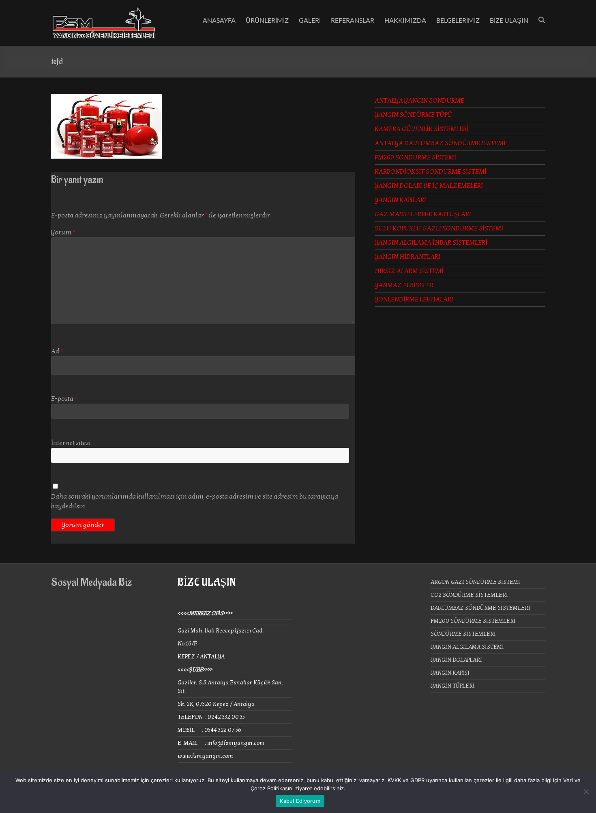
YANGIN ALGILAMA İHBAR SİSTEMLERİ (431, 243)
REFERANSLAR (352, 20)
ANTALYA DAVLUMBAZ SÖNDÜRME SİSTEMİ (440, 143)
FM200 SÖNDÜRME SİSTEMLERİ (473, 620)
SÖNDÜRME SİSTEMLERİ (463, 633)
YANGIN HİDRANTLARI (407, 257)
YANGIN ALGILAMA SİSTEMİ (467, 646)
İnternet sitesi (71, 443)
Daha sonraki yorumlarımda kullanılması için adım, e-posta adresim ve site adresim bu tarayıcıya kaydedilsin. (194, 501)
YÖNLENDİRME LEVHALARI (414, 299)
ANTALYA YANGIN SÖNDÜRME (419, 101)
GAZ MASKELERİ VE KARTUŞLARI (423, 214)
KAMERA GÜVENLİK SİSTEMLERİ (422, 129)
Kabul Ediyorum (300, 801)
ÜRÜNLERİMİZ (267, 20)
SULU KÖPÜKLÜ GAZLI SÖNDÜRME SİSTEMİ (439, 228)
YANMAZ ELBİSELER (404, 285)
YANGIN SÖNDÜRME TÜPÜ (413, 115)
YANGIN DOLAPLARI (456, 659)
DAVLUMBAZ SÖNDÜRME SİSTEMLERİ (480, 607)
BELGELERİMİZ (458, 20)
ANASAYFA (219, 20)
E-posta (64, 399)
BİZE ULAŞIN (509, 20)
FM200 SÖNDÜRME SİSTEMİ (415, 157)
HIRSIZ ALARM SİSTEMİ (409, 271)
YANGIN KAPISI (450, 672)
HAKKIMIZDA (405, 20)
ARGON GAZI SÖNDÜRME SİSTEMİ (475, 582)
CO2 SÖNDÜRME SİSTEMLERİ (469, 594)
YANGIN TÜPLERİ (453, 685)
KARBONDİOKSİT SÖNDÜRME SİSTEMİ (431, 172)
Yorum (63, 232)
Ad (57, 351)
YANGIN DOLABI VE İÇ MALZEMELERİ (429, 186)
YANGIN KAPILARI (400, 200)
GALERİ (310, 20)
